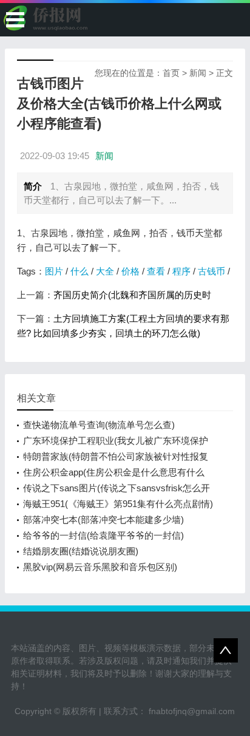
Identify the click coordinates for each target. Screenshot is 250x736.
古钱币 (211, 271)
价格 (130, 271)
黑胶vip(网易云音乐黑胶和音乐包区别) (100, 567)
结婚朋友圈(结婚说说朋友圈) (80, 551)
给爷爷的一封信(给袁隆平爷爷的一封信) (103, 535)
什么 (79, 271)
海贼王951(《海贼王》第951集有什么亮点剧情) (118, 504)
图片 (54, 271)
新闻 (197, 73)
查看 (156, 271)
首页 (171, 73)
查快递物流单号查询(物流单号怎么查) (99, 425)
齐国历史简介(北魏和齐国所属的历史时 (132, 295)
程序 (181, 271)
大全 (105, 271)
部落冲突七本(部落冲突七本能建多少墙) (103, 519)
